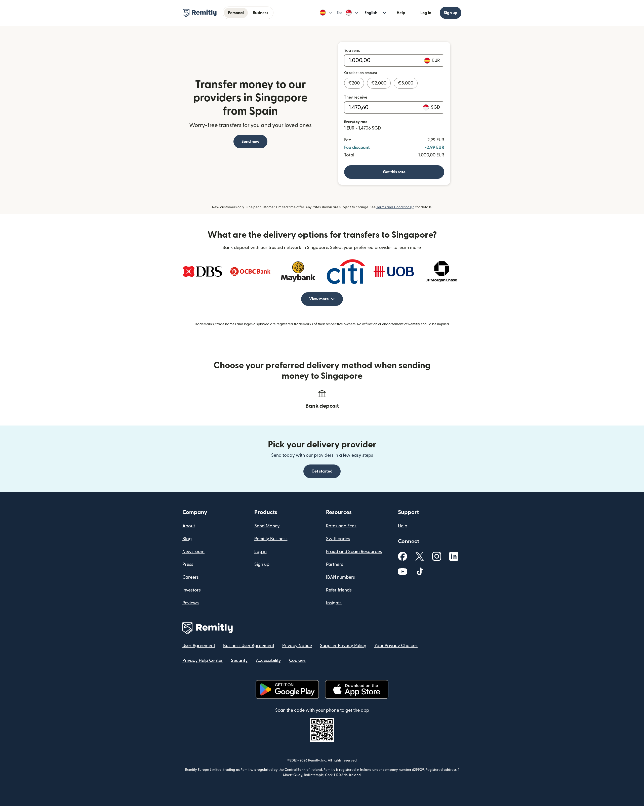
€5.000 (405, 83)
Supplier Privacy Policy (343, 646)
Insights (334, 603)
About (188, 526)
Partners (334, 564)
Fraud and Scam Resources (354, 551)
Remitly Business (271, 539)
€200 (354, 83)
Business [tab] (260, 13)
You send (352, 51)
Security (239, 660)
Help (401, 13)
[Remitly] (200, 13)
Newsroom (193, 551)
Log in (425, 13)
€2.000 (378, 83)
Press (187, 564)
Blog (187, 539)
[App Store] (356, 689)
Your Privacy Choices (396, 646)
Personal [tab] (236, 13)
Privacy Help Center (202, 660)
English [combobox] (371, 13)
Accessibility (268, 660)
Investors (191, 590)
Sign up (450, 13)
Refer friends (339, 590)
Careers (190, 577)
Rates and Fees (341, 526)
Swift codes (338, 539)
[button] (326, 13)
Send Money (267, 526)
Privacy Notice (297, 646)
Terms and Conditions (395, 207)
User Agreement (198, 646)
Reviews (190, 603)
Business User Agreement (248, 646)
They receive (355, 97)
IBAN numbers (340, 577)
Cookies (297, 660)
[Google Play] (287, 689)
